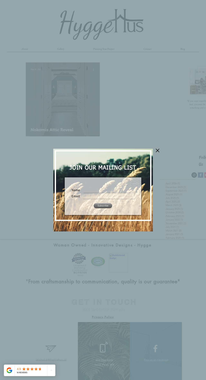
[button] (157, 150)
